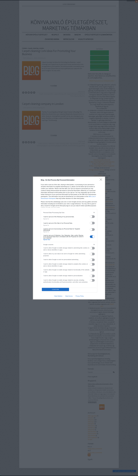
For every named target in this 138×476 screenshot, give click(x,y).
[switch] (92, 216)
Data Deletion (58, 296)
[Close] (101, 180)
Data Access (69, 296)
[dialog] (69, 238)
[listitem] (69, 212)
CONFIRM (55, 289)
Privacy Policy (80, 296)
